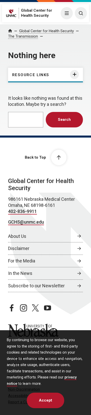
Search (64, 119)
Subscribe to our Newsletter (36, 285)
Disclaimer (18, 248)
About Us (17, 236)
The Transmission (23, 36)
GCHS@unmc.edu (26, 222)
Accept (45, 400)
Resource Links (30, 75)
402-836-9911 (22, 211)
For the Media (21, 260)
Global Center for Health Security (46, 31)
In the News (20, 273)
